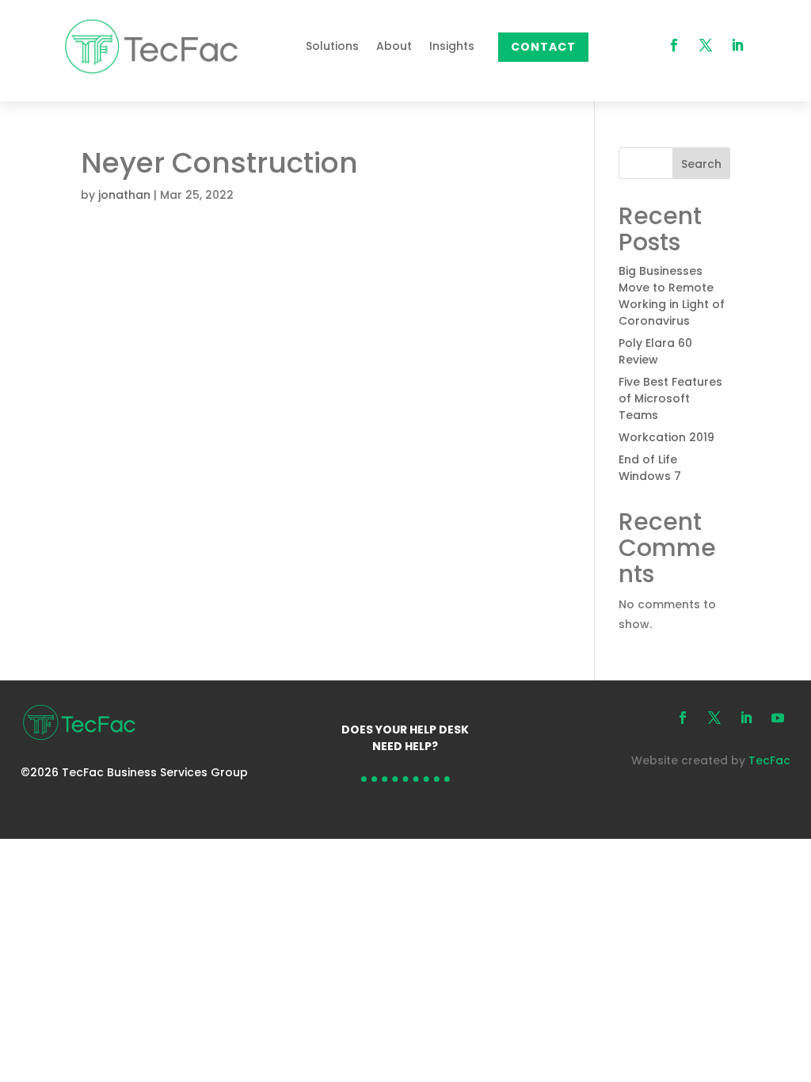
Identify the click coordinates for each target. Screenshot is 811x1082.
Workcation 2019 (666, 437)
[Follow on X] (705, 45)
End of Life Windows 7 (650, 467)
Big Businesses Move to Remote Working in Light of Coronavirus (672, 296)
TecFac (769, 760)
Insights (451, 46)
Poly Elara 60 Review (655, 351)
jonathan (124, 195)
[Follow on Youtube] (777, 717)
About (394, 46)
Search (701, 164)
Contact (543, 47)
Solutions (332, 46)
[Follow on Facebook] (674, 45)
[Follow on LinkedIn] (737, 45)
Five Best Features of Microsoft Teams (670, 398)
